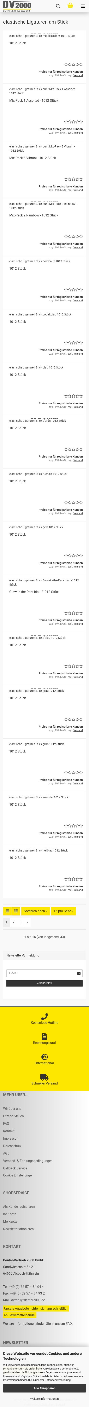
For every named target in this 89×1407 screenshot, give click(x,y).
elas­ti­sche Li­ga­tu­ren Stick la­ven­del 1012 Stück (38, 797)
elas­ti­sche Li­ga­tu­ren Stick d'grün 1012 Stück (37, 420)
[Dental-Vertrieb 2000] (15, 6)
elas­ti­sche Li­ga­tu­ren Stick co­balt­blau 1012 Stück (40, 314)
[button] (7, 911)
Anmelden (44, 983)
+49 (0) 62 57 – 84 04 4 (26, 1287)
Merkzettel (10, 1221)
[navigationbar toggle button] (83, 6)
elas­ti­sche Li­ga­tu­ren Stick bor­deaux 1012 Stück (39, 261)
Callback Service (15, 1168)
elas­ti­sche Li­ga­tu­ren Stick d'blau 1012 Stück (37, 637)
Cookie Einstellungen (18, 1175)
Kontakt (8, 1131)
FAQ (6, 1124)
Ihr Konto (9, 1214)
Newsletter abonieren (18, 1229)
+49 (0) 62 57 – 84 (24, 1293)
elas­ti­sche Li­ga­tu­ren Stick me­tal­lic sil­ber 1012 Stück (42, 35)
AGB (6, 1153)
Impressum (11, 1138)
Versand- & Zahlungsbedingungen (28, 1161)
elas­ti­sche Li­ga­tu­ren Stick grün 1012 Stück (36, 744)
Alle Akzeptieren (44, 1388)
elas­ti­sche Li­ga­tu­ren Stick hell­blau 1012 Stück (38, 850)
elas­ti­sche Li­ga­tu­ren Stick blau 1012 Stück (36, 367)
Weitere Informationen (44, 1398)
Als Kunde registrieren (19, 1207)
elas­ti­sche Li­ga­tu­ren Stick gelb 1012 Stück (36, 527)
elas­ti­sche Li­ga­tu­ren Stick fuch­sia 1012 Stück (38, 474)
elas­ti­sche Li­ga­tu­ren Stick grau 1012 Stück (36, 690)
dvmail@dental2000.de (28, 1300)
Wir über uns (12, 1109)
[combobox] (35, 911)
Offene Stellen (13, 1116)
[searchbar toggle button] (58, 6)
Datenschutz (12, 1146)
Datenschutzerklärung (58, 1380)
